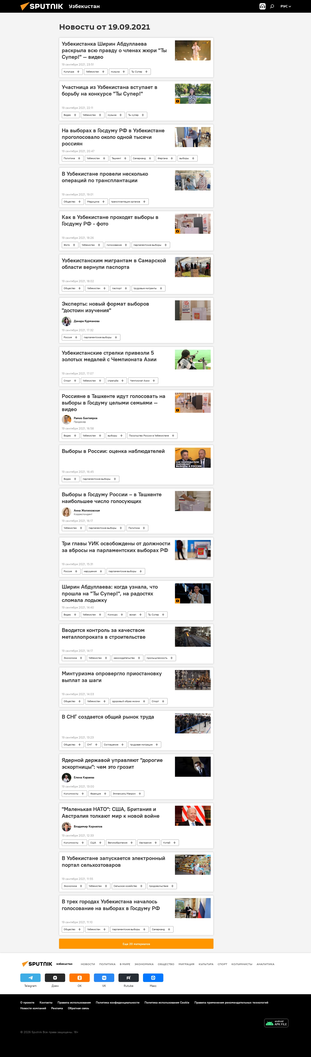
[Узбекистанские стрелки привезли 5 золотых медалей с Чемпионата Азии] (193, 359)
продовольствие (158, 885)
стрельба (113, 380)
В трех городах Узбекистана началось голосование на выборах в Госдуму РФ (111, 904)
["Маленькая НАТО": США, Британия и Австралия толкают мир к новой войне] (193, 816)
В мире (125, 964)
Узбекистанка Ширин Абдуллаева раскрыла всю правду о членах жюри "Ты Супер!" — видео (114, 50)
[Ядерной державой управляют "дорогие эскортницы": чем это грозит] (193, 767)
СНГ (89, 744)
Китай (166, 842)
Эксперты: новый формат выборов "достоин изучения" (105, 307)
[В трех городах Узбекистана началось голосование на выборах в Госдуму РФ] (193, 908)
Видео (67, 114)
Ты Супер (136, 71)
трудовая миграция (141, 744)
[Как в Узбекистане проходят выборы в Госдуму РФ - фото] (193, 224)
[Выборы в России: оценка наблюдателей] (193, 458)
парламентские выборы (147, 244)
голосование (114, 244)
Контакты (46, 1002)
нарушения (90, 571)
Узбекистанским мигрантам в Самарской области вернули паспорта (114, 263)
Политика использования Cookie (166, 1002)
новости (88, 964)
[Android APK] (276, 1023)
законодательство (124, 657)
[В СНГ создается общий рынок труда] (193, 723)
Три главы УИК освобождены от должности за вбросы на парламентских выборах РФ (116, 546)
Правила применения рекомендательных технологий (231, 1002)
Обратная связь (78, 1008)
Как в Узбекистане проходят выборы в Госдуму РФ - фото (110, 220)
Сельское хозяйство (125, 885)
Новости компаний (33, 1008)
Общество (69, 201)
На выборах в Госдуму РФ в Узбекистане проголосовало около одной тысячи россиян (113, 137)
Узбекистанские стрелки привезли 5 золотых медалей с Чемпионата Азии (109, 356)
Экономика (70, 657)
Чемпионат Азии (140, 380)
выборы (184, 158)
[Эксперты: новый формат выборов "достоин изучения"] (193, 310)
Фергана (163, 158)
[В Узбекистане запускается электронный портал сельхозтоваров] (193, 865)
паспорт (117, 288)
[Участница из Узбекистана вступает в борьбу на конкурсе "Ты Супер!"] (193, 94)
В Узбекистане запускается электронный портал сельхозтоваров (113, 861)
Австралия (145, 842)
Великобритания (117, 842)
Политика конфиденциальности (117, 1002)
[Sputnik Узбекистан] (43, 12)
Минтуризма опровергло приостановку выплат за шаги (112, 676)
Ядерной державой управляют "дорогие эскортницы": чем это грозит (112, 763)
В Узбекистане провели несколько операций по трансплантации (105, 177)
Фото (67, 244)
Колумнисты (71, 793)
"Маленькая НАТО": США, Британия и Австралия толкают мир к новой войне (111, 812)
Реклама (57, 1008)
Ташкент (116, 158)
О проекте (27, 1002)
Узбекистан (92, 71)
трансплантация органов (125, 201)
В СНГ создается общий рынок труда (108, 716)
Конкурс (113, 614)
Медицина (93, 201)
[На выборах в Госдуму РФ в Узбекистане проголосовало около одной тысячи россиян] (193, 137)
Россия (68, 337)
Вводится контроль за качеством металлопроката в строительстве (104, 633)
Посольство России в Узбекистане (149, 435)
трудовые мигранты (145, 288)
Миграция (186, 964)
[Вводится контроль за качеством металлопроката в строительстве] (193, 637)
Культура (69, 71)
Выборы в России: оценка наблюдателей (113, 451)
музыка (115, 71)
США (93, 842)
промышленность (157, 657)
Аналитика (265, 964)
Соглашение (111, 744)
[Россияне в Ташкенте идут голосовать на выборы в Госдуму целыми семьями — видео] (193, 403)
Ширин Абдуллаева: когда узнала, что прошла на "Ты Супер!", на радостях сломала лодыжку (110, 593)
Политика (69, 158)
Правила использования (74, 1002)
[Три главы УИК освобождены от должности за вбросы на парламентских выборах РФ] (193, 550)
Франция (95, 793)
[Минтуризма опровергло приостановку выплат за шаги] (193, 680)
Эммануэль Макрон (124, 793)
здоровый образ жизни (126, 701)
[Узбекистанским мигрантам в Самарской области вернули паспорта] (193, 267)
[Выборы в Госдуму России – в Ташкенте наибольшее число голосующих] (193, 501)
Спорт (67, 380)
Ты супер (133, 114)
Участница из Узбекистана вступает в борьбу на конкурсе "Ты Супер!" (109, 90)
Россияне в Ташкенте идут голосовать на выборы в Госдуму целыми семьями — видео (113, 403)
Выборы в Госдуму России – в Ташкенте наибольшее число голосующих (112, 497)
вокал (132, 614)
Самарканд (139, 158)
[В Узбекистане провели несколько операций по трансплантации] (193, 180)
